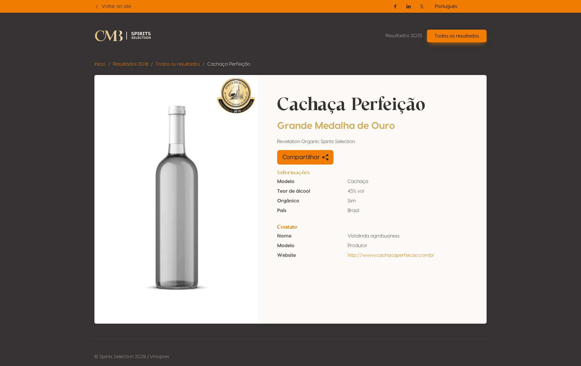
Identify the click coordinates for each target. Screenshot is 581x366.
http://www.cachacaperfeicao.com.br (391, 255)
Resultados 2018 (130, 64)
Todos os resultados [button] (457, 36)
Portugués (446, 6)
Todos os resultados (178, 64)
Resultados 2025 (404, 35)
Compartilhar (301, 157)
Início (100, 64)
